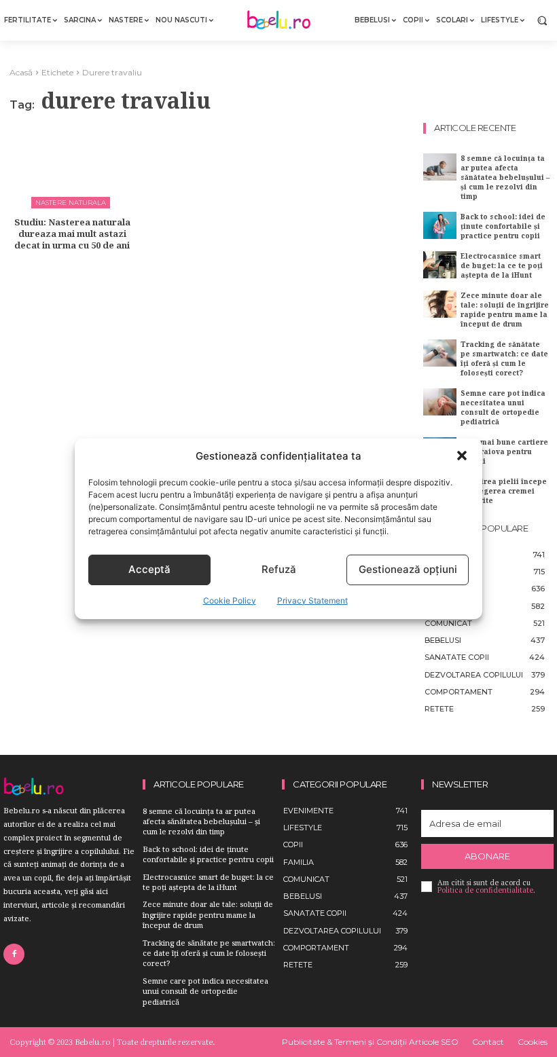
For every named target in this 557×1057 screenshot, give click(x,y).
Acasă (21, 72)
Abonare (487, 856)
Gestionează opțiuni (408, 569)
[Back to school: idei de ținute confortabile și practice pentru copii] (439, 225)
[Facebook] (13, 954)
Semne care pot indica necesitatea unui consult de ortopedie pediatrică (503, 407)
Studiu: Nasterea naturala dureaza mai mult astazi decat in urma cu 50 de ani (72, 233)
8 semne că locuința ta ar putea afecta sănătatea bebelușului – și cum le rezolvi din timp (505, 177)
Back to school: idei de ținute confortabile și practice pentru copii (503, 226)
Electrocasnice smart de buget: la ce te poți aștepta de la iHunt (502, 265)
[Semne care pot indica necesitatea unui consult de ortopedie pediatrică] (439, 401)
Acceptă (149, 569)
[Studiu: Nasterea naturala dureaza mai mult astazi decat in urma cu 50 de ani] (72, 164)
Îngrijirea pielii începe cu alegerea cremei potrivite (504, 491)
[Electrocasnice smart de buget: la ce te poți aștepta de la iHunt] (439, 264)
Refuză (279, 569)
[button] (462, 455)
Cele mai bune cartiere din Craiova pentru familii (504, 451)
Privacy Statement (312, 600)
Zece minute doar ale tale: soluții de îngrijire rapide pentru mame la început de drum (505, 310)
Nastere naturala (70, 202)
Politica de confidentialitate (485, 890)
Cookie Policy (229, 600)
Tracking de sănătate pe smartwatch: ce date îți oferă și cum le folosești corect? (504, 358)
